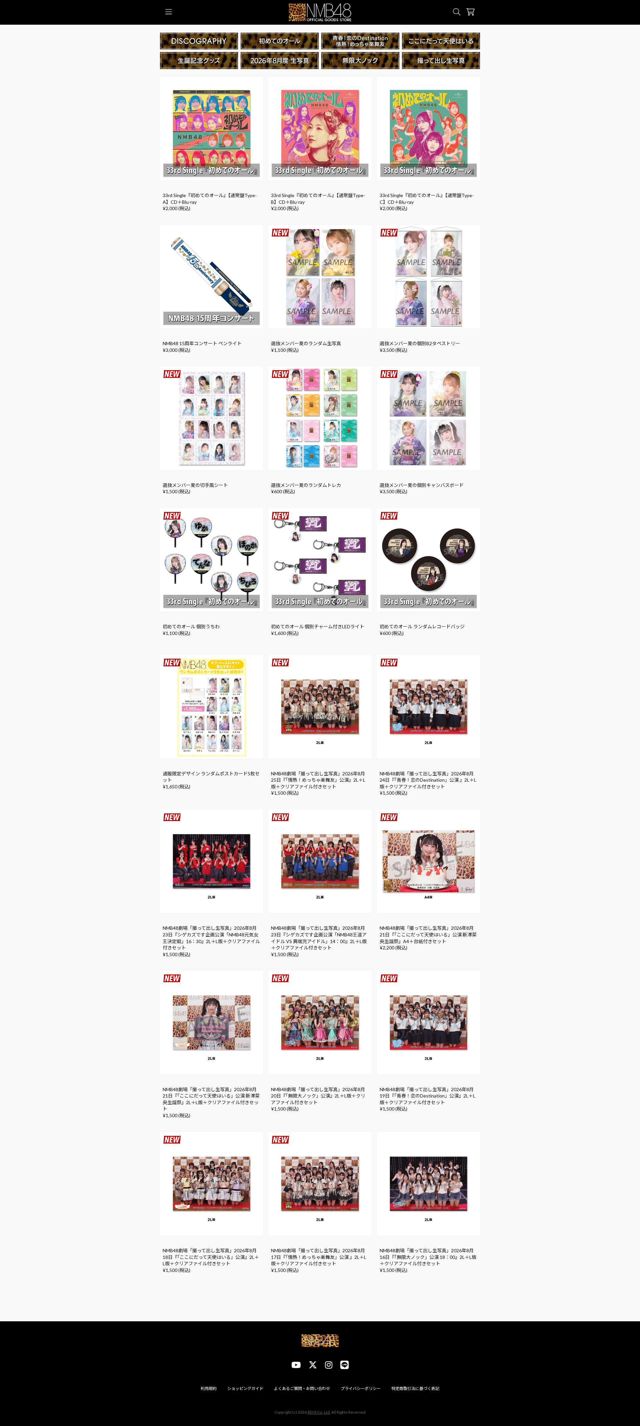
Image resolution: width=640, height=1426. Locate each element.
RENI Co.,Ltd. (319, 1412)
